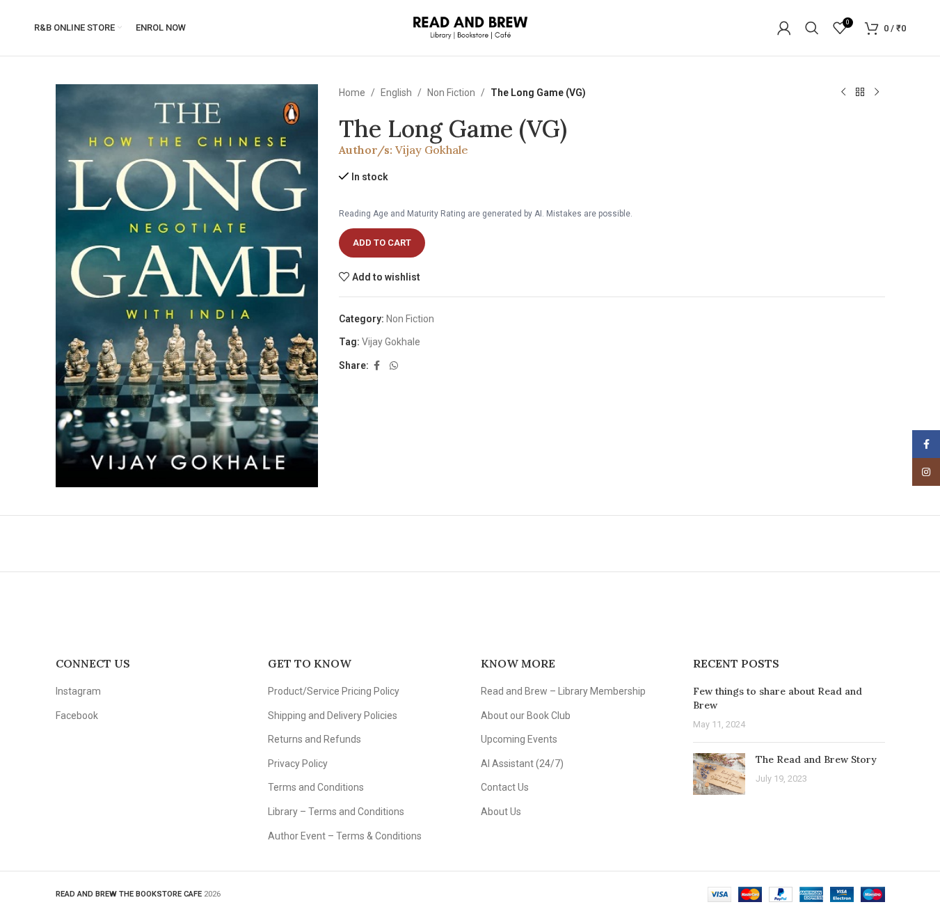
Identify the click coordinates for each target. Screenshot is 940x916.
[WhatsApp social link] (393, 365)
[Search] (812, 28)
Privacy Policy (298, 763)
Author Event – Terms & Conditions (345, 836)
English (396, 92)
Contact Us (505, 787)
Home (352, 92)
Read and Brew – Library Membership (563, 691)
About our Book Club (526, 715)
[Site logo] (470, 27)
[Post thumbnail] (719, 774)
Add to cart (382, 242)
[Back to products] (860, 92)
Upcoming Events (519, 739)
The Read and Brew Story (816, 759)
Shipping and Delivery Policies (332, 715)
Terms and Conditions (316, 787)
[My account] (784, 28)
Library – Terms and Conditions (336, 811)
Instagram (78, 691)
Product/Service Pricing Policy (333, 691)
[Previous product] (843, 92)
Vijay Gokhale (431, 150)
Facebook (77, 715)
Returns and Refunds (314, 739)
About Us (501, 811)
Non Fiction (451, 92)
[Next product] (876, 92)
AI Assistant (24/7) (522, 763)
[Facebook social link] (377, 365)
